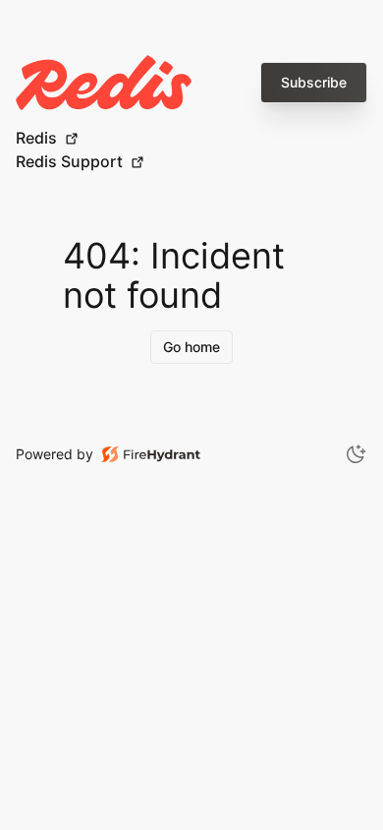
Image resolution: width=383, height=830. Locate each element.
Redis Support (69, 161)
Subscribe (314, 82)
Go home (191, 346)
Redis (36, 138)
